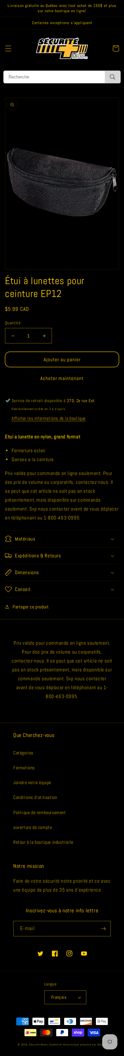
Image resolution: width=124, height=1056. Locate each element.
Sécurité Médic (38, 1044)
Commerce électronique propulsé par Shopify (77, 1044)
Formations (24, 768)
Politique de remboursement (39, 812)
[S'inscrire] (103, 928)
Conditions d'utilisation (35, 797)
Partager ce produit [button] (31, 607)
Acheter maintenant (62, 378)
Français (58, 997)
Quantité (13, 323)
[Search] (112, 77)
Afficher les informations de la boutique (49, 418)
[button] (8, 48)
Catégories (23, 753)
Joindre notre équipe (32, 782)
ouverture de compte (32, 827)
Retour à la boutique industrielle (43, 842)
